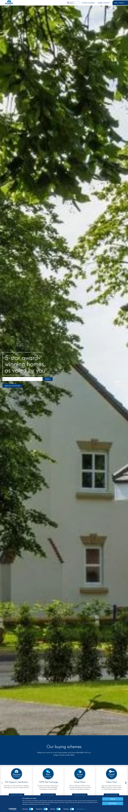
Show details (80, 809)
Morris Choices (103, 3)
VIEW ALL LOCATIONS (12, 386)
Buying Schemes (88, 3)
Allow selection (113, 803)
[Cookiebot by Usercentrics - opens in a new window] (12, 809)
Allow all (112, 799)
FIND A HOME (118, 3)
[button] (126, 783)
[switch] (45, 809)
